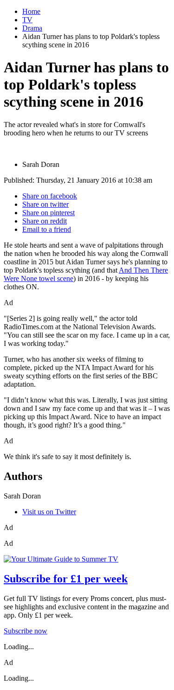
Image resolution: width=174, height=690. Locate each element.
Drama (32, 28)
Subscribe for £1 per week (66, 579)
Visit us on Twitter (49, 512)
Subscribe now (25, 631)
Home (31, 11)
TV (27, 20)
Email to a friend (46, 229)
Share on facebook (49, 196)
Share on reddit (44, 221)
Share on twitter (45, 204)
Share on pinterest (48, 213)
